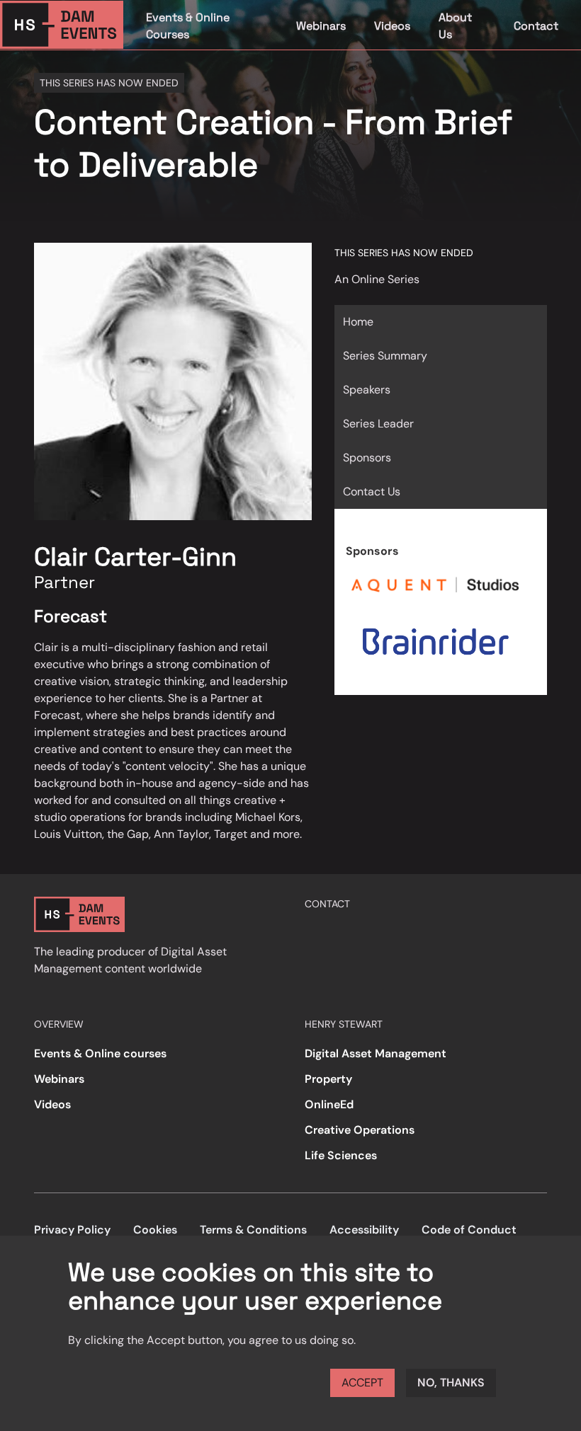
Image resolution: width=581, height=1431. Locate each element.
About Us (455, 26)
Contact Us (371, 491)
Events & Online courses (100, 1053)
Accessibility (364, 1229)
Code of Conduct (469, 1229)
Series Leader (378, 423)
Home (358, 321)
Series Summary (385, 355)
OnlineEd (329, 1104)
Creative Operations (359, 1129)
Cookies (155, 1229)
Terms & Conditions (253, 1229)
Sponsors (367, 457)
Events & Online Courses (188, 26)
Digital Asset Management (375, 1053)
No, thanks (451, 1382)
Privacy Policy (72, 1229)
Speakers (366, 389)
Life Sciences (341, 1155)
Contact (536, 25)
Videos (392, 25)
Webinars (321, 25)
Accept (362, 1382)
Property (328, 1078)
